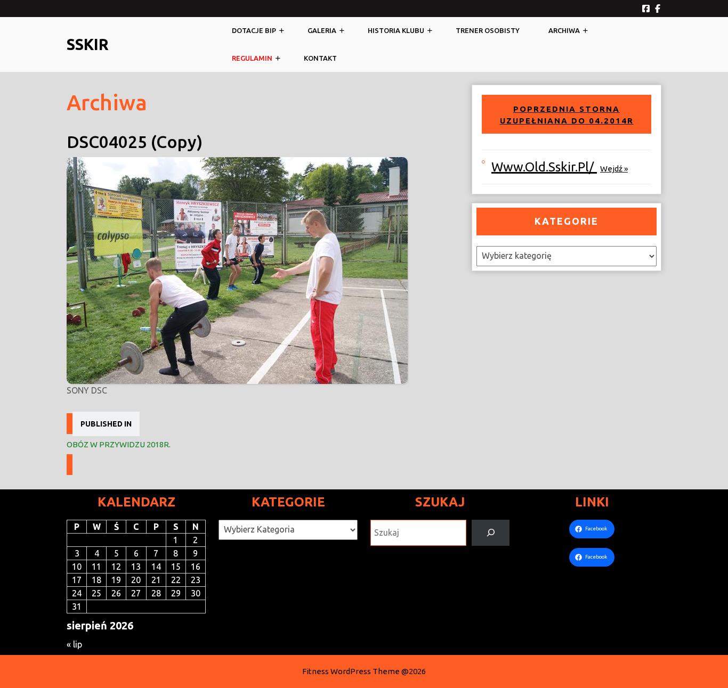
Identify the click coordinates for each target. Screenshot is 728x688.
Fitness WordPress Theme (351, 671)
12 (116, 566)
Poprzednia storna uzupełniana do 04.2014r (567, 114)
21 (156, 580)
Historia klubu (396, 30)
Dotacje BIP (254, 30)
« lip (74, 644)
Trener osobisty (488, 30)
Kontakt (320, 58)
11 (96, 566)
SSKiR (88, 44)
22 (176, 580)
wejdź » (614, 168)
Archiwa (564, 30)
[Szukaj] (490, 533)
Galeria (322, 30)
